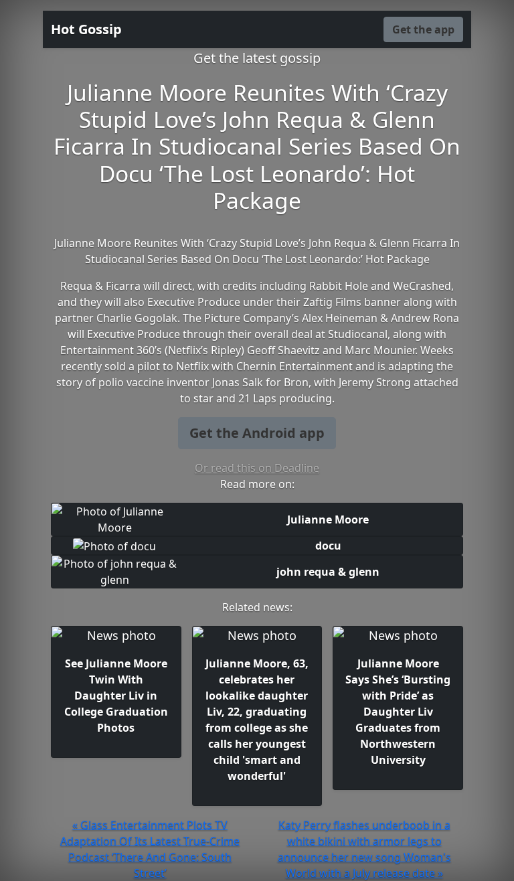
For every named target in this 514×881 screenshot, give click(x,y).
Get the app (423, 29)
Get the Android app (257, 433)
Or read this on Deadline (257, 468)
